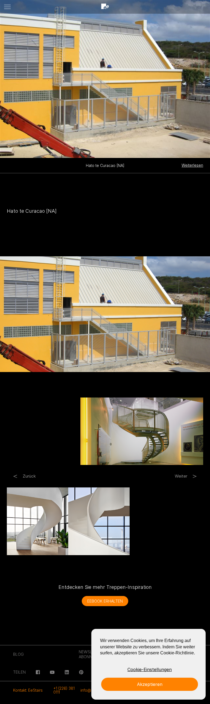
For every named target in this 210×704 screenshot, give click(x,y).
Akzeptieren (149, 684)
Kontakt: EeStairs (28, 690)
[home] (105, 7)
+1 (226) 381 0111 (64, 690)
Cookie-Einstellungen (149, 669)
